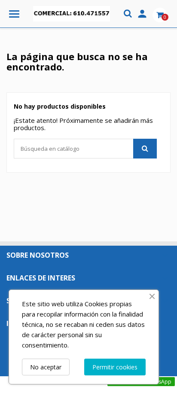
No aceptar (45, 367)
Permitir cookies (114, 367)
